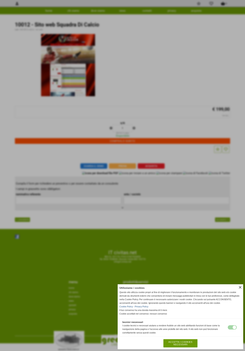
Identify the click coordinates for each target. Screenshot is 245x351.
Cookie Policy (126, 306)
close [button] (240, 287)
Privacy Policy (141, 306)
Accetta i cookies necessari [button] (180, 343)
